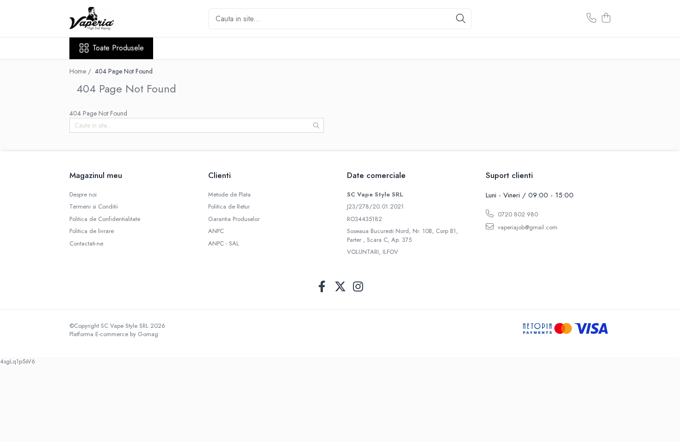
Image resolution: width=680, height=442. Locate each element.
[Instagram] (358, 287)
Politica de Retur (229, 207)
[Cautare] (461, 18)
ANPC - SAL (223, 243)
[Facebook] (322, 287)
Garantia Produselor (234, 219)
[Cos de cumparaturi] (606, 18)
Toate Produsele (118, 48)
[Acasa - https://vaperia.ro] (115, 18)
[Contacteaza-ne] (591, 18)
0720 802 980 (517, 214)
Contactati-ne (86, 243)
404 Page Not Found (124, 71)
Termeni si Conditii (93, 207)
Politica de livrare (91, 231)
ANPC (216, 231)
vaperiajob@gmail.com (526, 227)
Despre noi (83, 194)
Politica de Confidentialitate (104, 219)
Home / (81, 71)
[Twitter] (340, 287)
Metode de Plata (229, 194)
